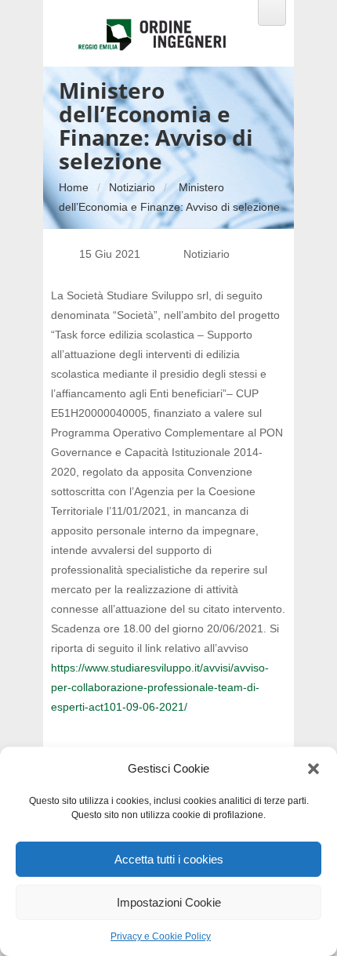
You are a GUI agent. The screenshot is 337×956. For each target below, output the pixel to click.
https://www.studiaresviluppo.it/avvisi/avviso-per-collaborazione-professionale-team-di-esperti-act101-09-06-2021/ (160, 687)
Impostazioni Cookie (169, 902)
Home (74, 187)
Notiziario (132, 187)
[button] (313, 769)
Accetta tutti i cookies (168, 859)
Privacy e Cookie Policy (161, 936)
